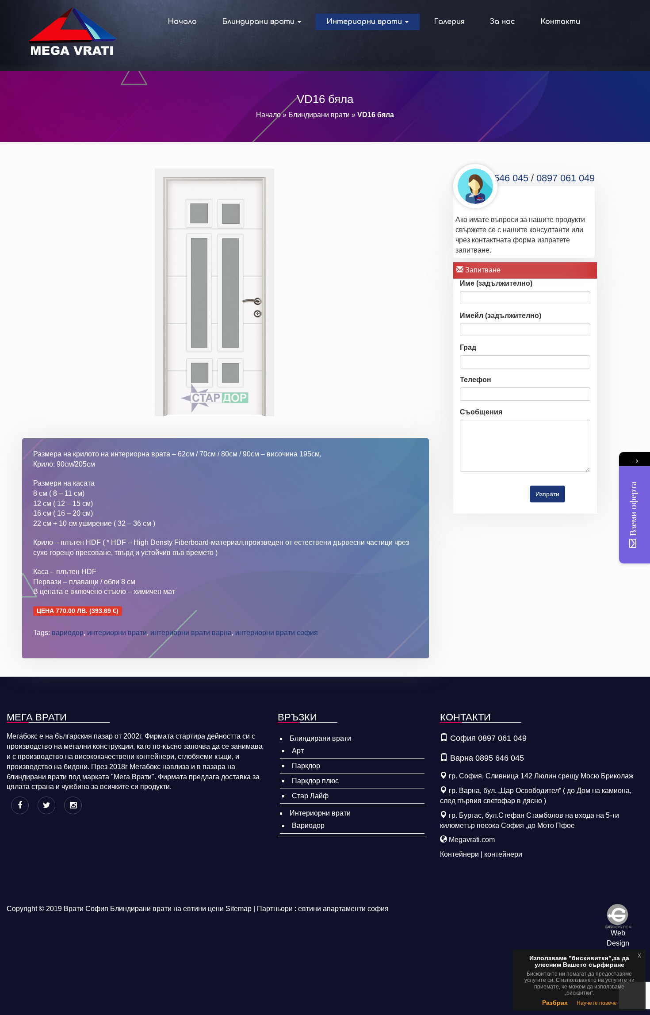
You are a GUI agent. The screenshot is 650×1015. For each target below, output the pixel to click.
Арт (298, 751)
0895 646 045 (499, 178)
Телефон (475, 379)
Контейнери (459, 854)
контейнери (503, 854)
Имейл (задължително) (500, 315)
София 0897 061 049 (488, 738)
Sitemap (239, 908)
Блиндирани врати (259, 22)
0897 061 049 (565, 178)
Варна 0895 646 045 (487, 758)
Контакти (560, 22)
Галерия (449, 22)
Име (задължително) (496, 283)
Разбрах (555, 1002)
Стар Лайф (310, 796)
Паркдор (306, 766)
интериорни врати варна (191, 632)
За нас (502, 22)
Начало (182, 22)
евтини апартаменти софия (343, 908)
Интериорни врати (365, 22)
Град (468, 347)
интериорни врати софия (276, 632)
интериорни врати (117, 632)
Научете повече (597, 1003)
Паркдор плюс (315, 781)
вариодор (68, 632)
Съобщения (481, 412)
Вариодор (308, 825)
